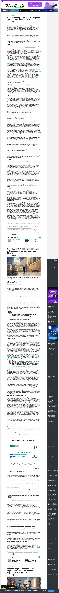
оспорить (11, 544)
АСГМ (16, 342)
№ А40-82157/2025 (20, 413)
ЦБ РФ (9, 226)
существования (16, 473)
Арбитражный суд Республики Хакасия (14, 229)
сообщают (13, 128)
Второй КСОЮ (23, 485)
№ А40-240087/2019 (17, 322)
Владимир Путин (21, 230)
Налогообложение (30, 223)
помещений (16, 319)
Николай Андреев (12, 550)
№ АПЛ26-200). (25, 548)
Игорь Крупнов (9, 346)
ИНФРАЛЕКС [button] (36, 333)
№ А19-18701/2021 (21, 372)
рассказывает (36, 36)
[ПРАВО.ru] (5, 10)
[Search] (46, 13)
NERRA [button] (29, 316)
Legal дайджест (10, 223)
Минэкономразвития (15, 226)
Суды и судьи (37, 223)
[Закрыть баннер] (16, 585)
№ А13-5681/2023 (24, 398)
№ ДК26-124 (34, 543)
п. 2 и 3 (29, 545)
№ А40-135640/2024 (30, 341)
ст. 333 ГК (29, 533)
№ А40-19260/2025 (30, 429)
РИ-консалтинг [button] (26, 489)
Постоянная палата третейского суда (28, 229)
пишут (32, 55)
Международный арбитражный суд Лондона (33, 230)
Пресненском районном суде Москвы (14, 54)
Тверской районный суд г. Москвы (25, 226)
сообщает (14, 144)
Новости (8, 15)
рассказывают (14, 46)
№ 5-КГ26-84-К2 (26, 476)
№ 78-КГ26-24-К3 (10, 514)
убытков (14, 410)
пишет (13, 25)
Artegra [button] (31, 354)
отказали (26, 544)
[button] (12, 21)
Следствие (17, 223)
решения (12, 338)
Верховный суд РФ (10, 63)
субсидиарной (18, 369)
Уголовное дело (23, 223)
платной (15, 286)
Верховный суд (17, 378)
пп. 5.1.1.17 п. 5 (24, 547)
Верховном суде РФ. (36, 50)
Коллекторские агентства (12, 230)
